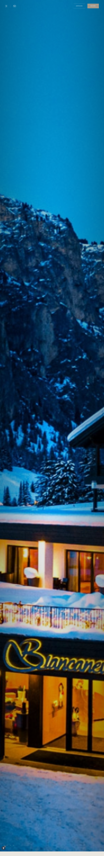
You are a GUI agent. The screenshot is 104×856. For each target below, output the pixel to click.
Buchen (93, 5)
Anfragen (79, 5)
